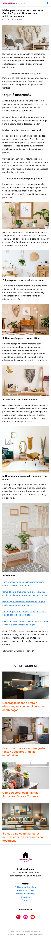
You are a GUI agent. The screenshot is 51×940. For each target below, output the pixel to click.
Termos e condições (25, 894)
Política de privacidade (25, 887)
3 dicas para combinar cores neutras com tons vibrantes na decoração (22, 837)
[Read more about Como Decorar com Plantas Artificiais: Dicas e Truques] (25, 775)
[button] (47, 3)
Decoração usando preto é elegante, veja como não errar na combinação (24, 706)
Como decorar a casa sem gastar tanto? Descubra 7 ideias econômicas (24, 752)
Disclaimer (25, 897)
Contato (25, 900)
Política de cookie (25, 890)
